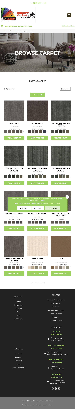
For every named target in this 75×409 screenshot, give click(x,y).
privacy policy (28, 203)
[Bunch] (33, 177)
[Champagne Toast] (56, 267)
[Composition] (64, 131)
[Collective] (60, 131)
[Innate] (17, 222)
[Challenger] (52, 222)
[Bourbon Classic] (61, 246)
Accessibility (25, 405)
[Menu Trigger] (69, 15)
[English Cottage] (67, 267)
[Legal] (17, 131)
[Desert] (33, 131)
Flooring (12, 31)
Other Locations (68, 26)
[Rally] (64, 222)
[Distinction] (67, 131)
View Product (14, 138)
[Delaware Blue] (44, 267)
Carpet (18, 31)
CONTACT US (56, 327)
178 (40, 283)
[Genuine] (13, 131)
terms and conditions (42, 203)
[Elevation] (36, 131)
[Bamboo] (33, 267)
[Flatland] (44, 131)
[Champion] (56, 222)
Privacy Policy (44, 405)
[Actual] (14, 110)
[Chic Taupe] (40, 267)
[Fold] (36, 177)
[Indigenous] (13, 222)
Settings (52, 208)
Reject (37, 208)
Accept (24, 208)
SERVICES (56, 295)
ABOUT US (18, 349)
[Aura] (37, 246)
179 (44, 283)
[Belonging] (5, 222)
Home (6, 31)
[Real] (21, 131)
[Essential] (9, 222)
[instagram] (52, 388)
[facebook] (56, 388)
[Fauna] (40, 131)
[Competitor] (60, 222)
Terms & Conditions (34, 405)
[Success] (67, 222)
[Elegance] (64, 267)
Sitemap (51, 405)
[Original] (21, 222)
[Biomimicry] (61, 110)
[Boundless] (36, 267)
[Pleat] (40, 177)
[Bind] (37, 156)
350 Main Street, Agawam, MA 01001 (18, 26)
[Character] (56, 131)
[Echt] (9, 131)
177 (36, 283)
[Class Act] (60, 267)
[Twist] (44, 177)
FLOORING (18, 297)
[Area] (37, 110)
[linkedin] (59, 388)
